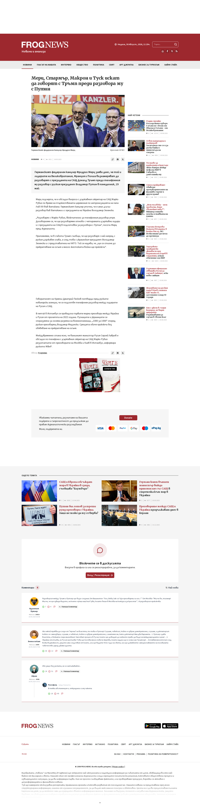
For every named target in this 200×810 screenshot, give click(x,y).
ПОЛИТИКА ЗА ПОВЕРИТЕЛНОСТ (163, 754)
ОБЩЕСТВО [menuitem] (82, 64)
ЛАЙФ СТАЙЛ (172, 744)
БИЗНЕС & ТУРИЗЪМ (154, 744)
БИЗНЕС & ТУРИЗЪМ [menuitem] (149, 64)
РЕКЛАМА (141, 754)
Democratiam (34, 641)
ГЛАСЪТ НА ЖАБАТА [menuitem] (46, 64)
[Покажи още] (100, 803)
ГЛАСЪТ (76, 744)
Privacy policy (118, 766)
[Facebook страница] (167, 51)
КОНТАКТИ (128, 754)
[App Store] (170, 726)
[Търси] (175, 44)
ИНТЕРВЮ (87, 744)
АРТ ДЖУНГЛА (135, 744)
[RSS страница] (176, 51)
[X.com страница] (172, 51)
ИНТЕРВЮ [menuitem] (66, 64)
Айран (34, 676)
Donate (128, 418)
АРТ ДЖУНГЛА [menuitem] (126, 64)
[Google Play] (153, 726)
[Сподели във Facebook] (118, 159)
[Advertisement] (100, 16)
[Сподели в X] (123, 159)
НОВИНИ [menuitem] (27, 64)
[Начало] (162, 51)
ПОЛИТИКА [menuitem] (98, 64)
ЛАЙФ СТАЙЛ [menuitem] (170, 64)
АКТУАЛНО (100, 744)
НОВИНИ (35, 159)
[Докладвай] (54, 606)
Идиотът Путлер (34, 610)
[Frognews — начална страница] (37, 726)
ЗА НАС (117, 754)
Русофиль (52, 685)
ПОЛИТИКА (113, 744)
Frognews (42, 353)
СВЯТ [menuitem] (111, 64)
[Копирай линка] (113, 159)
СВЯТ (123, 744)
